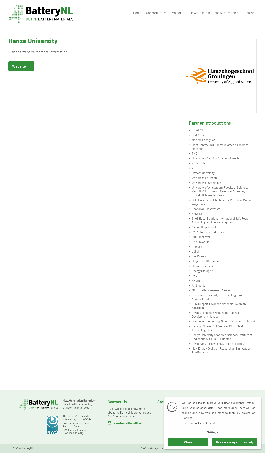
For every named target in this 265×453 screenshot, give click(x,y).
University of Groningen (206, 182)
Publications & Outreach (219, 13)
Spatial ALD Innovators (206, 208)
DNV (194, 275)
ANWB (196, 280)
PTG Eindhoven (201, 237)
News (193, 13)
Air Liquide (198, 285)
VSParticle (198, 163)
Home (137, 13)
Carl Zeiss (198, 135)
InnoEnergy (199, 256)
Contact (250, 13)
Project (176, 13)
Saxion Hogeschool (204, 227)
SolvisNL (197, 213)
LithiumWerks (200, 241)
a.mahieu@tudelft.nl (128, 423)
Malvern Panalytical (204, 140)
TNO (194, 153)
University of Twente (204, 177)
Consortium (154, 13)
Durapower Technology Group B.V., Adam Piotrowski (224, 321)
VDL (194, 168)
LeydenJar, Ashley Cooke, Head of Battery (218, 343)
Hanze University (202, 266)
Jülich (196, 251)
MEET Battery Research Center (211, 290)
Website (19, 66)
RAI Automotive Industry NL (209, 232)
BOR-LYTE (198, 130)
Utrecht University (203, 173)
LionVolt (197, 246)
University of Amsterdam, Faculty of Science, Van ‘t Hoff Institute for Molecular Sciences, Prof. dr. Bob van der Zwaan (220, 191)
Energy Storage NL (203, 271)
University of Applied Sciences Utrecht (216, 158)
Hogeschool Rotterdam (206, 261)
